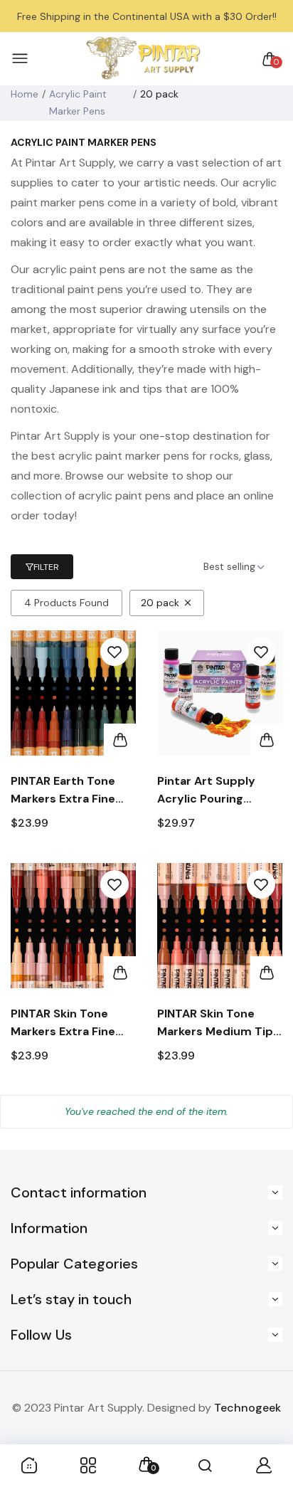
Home (24, 94)
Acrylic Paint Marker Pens (78, 102)
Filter (46, 567)
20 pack (160, 602)
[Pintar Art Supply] (143, 58)
